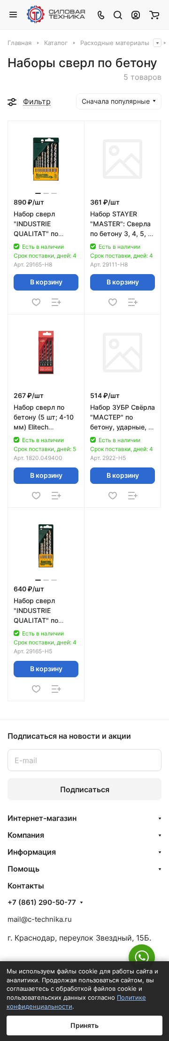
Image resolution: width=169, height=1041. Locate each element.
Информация (32, 852)
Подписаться (84, 789)
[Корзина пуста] (154, 14)
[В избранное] (36, 302)
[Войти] (135, 14)
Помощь (23, 868)
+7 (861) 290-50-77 (42, 902)
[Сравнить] (56, 302)
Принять (84, 1025)
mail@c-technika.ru (40, 919)
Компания (26, 835)
